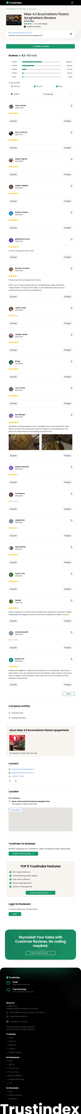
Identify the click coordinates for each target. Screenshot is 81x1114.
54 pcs (39, 86)
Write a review (42, 46)
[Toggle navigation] (72, 3)
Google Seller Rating (16, 1079)
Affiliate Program (15, 1052)
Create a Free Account (39, 953)
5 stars (14, 62)
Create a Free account (22, 853)
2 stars (14, 73)
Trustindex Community (19, 1022)
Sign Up (11, 1064)
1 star (14, 77)
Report (68, 121)
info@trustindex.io (28, 1029)
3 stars (14, 69)
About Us (12, 1041)
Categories (12, 1099)
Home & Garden (21, 9)
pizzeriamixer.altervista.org (22, 773)
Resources (12, 1045)
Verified (16, 94)
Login (15, 914)
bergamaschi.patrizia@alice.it (23, 769)
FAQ (10, 1083)
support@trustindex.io (21, 984)
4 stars (14, 66)
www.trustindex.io (13, 1029)
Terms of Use (13, 1068)
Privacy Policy (13, 1072)
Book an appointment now (23, 992)
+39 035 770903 (18, 776)
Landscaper (32, 9)
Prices (10, 1037)
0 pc (60, 86)
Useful (14, 121)
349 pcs (17, 86)
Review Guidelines (15, 1075)
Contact (11, 1049)
